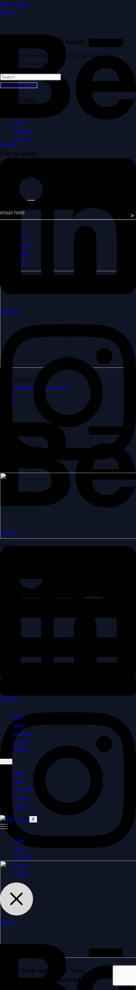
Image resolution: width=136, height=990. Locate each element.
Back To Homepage (18, 85)
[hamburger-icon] (6, 761)
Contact (20, 749)
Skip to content (14, 4)
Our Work (22, 733)
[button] (68, 624)
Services (21, 741)
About (19, 724)
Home (18, 716)
